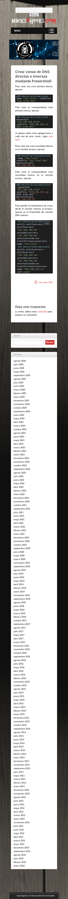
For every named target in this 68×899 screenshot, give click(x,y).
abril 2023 (18, 444)
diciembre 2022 (21, 458)
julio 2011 (18, 826)
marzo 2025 (19, 389)
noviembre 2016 (22, 649)
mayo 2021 (19, 519)
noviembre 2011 (22, 822)
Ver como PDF (45, 282)
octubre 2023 (20, 429)
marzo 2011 (19, 840)
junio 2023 (19, 436)
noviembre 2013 (22, 765)
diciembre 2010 (21, 847)
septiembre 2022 (22, 469)
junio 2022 (19, 480)
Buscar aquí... (34, 5)
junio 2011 (19, 829)
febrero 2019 (20, 588)
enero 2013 (19, 786)
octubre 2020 (20, 545)
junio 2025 (19, 386)
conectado (42, 311)
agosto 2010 (20, 855)
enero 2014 (19, 757)
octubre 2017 (20, 620)
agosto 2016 (20, 660)
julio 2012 (18, 801)
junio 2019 (19, 577)
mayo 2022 (19, 483)
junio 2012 (19, 804)
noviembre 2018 (22, 595)
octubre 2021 (20, 505)
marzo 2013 (19, 779)
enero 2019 (19, 591)
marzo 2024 (19, 426)
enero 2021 (19, 534)
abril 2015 (18, 703)
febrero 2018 (20, 617)
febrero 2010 (20, 862)
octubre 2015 (20, 685)
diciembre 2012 (21, 790)
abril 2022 (18, 487)
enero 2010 (19, 866)
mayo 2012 (19, 808)
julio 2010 (18, 858)
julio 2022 (18, 476)
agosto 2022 (20, 472)
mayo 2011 (19, 833)
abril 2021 (18, 523)
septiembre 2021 (22, 509)
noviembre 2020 (22, 541)
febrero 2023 (20, 451)
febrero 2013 (20, 783)
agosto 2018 (20, 602)
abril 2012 (18, 812)
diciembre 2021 (21, 498)
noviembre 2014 (22, 721)
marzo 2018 (19, 613)
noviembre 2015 (22, 682)
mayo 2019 (19, 581)
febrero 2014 (20, 754)
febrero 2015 (20, 711)
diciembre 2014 (21, 718)
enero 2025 (19, 397)
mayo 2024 (19, 418)
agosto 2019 (20, 570)
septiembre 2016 (22, 656)
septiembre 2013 (22, 768)
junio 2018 (19, 606)
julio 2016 (18, 664)
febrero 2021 (20, 530)
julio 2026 (18, 364)
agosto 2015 (20, 689)
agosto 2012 (20, 797)
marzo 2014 (19, 750)
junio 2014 (19, 739)
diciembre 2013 (21, 761)
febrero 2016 (20, 678)
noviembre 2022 (22, 462)
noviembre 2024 (22, 404)
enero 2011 (19, 844)
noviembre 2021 (22, 501)
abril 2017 (18, 638)
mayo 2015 (19, 700)
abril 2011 (18, 837)
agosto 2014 (20, 732)
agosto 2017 (20, 628)
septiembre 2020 (22, 548)
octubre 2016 (20, 653)
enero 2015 (19, 714)
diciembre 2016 (21, 646)
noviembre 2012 (22, 793)
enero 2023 (19, 454)
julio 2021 (18, 512)
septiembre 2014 (22, 729)
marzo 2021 (19, 527)
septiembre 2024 (22, 411)
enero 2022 (19, 494)
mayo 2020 (19, 555)
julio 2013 (18, 772)
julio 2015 (18, 692)
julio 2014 (18, 736)
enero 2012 (19, 819)
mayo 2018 (19, 610)
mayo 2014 (19, 743)
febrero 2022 (20, 490)
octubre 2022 (20, 465)
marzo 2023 (19, 447)
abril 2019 (18, 584)
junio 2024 (19, 415)
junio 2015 (19, 696)
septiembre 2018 (22, 599)
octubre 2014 (20, 725)
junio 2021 (19, 516)
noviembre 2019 (22, 563)
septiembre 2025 (22, 375)
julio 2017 (18, 631)
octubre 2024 (20, 408)
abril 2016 (18, 671)
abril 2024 (18, 422)
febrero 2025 (20, 393)
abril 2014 (18, 746)
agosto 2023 (20, 433)
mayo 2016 (19, 667)
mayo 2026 (19, 372)
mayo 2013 (19, 775)
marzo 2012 (19, 815)
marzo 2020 (19, 559)
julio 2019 (18, 573)
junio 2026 (19, 368)
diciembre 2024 (21, 400)
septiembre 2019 (22, 566)
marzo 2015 (19, 707)
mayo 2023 (19, 440)
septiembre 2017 (22, 624)
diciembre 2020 (21, 537)
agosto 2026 (20, 361)
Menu (17, 30)
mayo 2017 (19, 635)
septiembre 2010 (22, 851)
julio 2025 (18, 382)
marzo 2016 (19, 674)
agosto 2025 (20, 379)
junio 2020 (19, 552)
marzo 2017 (19, 642)
